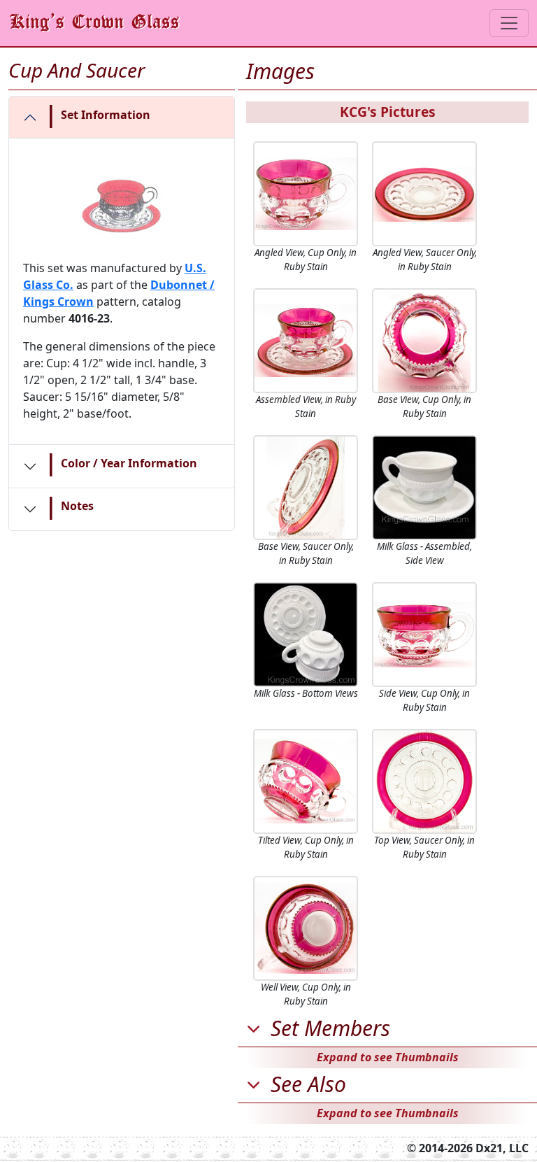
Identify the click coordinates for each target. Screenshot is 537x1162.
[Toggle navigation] (509, 23)
